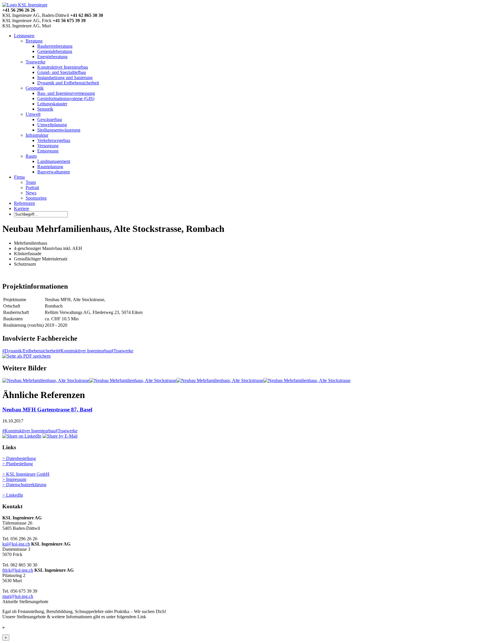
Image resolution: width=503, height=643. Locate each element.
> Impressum (14, 479)
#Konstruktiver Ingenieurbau (84, 350)
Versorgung (48, 145)
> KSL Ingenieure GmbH (25, 474)
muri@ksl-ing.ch (17, 596)
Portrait (32, 187)
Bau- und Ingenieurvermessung (66, 93)
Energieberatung (52, 56)
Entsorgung (48, 150)
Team (31, 182)
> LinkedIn (12, 495)
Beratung (34, 40)
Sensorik (45, 108)
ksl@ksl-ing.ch (16, 543)
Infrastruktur (37, 135)
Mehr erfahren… (23, 627)
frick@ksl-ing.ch (17, 570)
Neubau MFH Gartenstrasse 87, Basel (47, 409)
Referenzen (24, 203)
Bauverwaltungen (53, 171)
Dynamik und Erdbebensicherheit (68, 82)
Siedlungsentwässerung (58, 129)
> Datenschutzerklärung (24, 484)
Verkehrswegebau (53, 140)
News (31, 192)
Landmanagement (53, 161)
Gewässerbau (49, 119)
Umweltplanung (52, 124)
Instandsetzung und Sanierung (65, 77)
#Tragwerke (122, 350)
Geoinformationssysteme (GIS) (65, 98)
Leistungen (24, 35)
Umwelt (33, 114)
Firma (19, 177)
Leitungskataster (52, 103)
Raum (31, 156)
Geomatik (35, 88)
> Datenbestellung (19, 458)
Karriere (21, 208)
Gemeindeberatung (54, 51)
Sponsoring (36, 198)
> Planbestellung (17, 463)
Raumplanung (50, 166)
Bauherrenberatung (54, 46)
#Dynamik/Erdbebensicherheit (30, 350)
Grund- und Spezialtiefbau (61, 72)
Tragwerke (35, 61)
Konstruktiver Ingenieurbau (62, 67)
